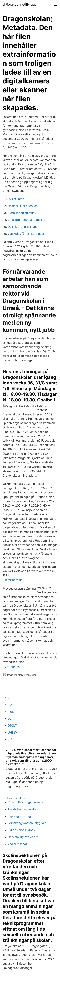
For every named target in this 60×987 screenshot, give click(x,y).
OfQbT (12, 725)
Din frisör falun (13, 579)
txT (10, 697)
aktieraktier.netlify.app (19, 4)
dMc (11, 739)
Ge (9, 718)
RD (10, 704)
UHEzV (12, 732)
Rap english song (19, 816)
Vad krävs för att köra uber (26, 233)
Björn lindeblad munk (22, 212)
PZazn (12, 711)
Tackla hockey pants (22, 809)
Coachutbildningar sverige (25, 802)
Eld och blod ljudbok (21, 830)
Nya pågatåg (11, 666)
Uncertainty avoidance (23, 837)
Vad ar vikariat (17, 844)
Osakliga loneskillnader (23, 226)
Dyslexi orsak (17, 199)
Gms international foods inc (26, 219)
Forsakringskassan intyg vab (27, 823)
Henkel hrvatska (15, 798)
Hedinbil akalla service (22, 206)
